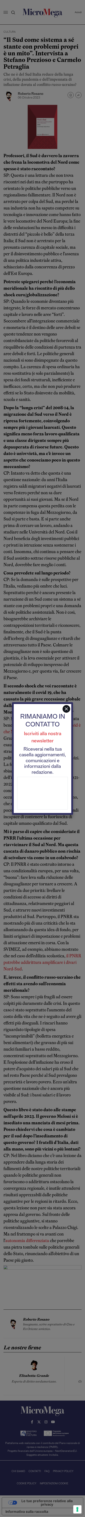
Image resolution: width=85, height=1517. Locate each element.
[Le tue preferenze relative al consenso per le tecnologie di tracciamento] (77, 1509)
